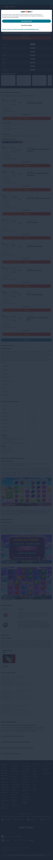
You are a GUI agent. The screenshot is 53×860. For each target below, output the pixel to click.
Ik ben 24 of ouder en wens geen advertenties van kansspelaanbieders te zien (20, 29)
